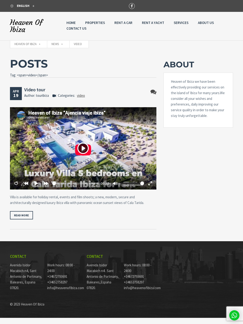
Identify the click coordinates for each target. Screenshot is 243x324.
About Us (206, 22)
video (81, 95)
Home (71, 22)
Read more (21, 215)
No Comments (153, 92)
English (23, 6)
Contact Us (76, 28)
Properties (95, 22)
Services (181, 22)
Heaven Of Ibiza (26, 26)
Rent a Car (123, 22)
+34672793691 (57, 276)
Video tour (34, 90)
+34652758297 (57, 282)
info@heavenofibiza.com (63, 288)
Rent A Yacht (153, 22)
